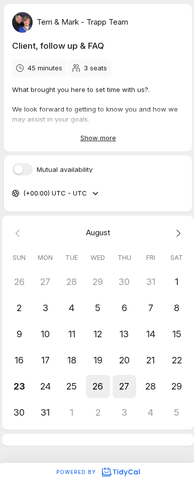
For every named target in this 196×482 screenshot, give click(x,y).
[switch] (23, 169)
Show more (98, 138)
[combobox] (24, 193)
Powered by (77, 472)
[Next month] (177, 233)
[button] (98, 386)
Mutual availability (64, 169)
